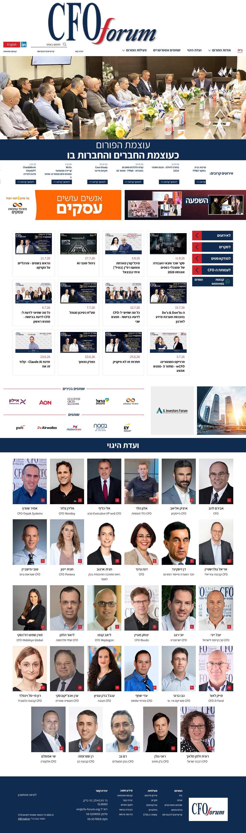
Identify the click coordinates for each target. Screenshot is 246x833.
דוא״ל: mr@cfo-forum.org (92, 809)
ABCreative (24, 818)
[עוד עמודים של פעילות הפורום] (123, 50)
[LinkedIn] (23, 44)
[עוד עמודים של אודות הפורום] (209, 50)
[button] (180, 182)
